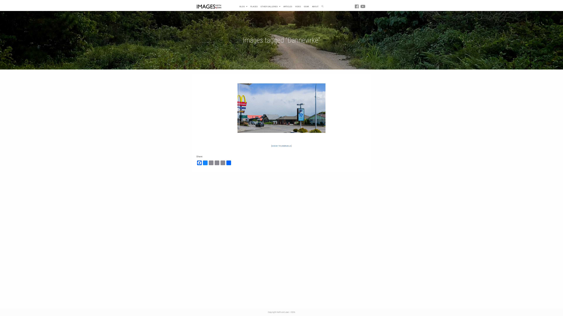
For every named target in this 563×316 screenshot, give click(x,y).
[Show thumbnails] (281, 146)
